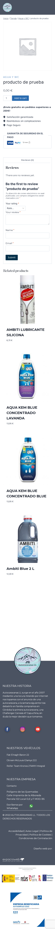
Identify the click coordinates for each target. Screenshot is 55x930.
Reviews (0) (27, 160)
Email (10, 243)
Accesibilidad (16, 831)
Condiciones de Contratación (35, 838)
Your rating (12, 203)
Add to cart (20, 98)
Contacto (12, 786)
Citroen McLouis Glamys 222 (22, 760)
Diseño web (40, 848)
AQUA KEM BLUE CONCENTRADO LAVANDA (22, 412)
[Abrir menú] (52, 7)
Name (10, 230)
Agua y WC (11, 77)
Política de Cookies (40, 834)
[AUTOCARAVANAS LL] (7, 7)
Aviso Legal (31, 831)
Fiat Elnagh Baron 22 (18, 755)
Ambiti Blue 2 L (20, 569)
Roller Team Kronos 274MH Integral (26, 766)
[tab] (27, 160)
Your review (13, 212)
